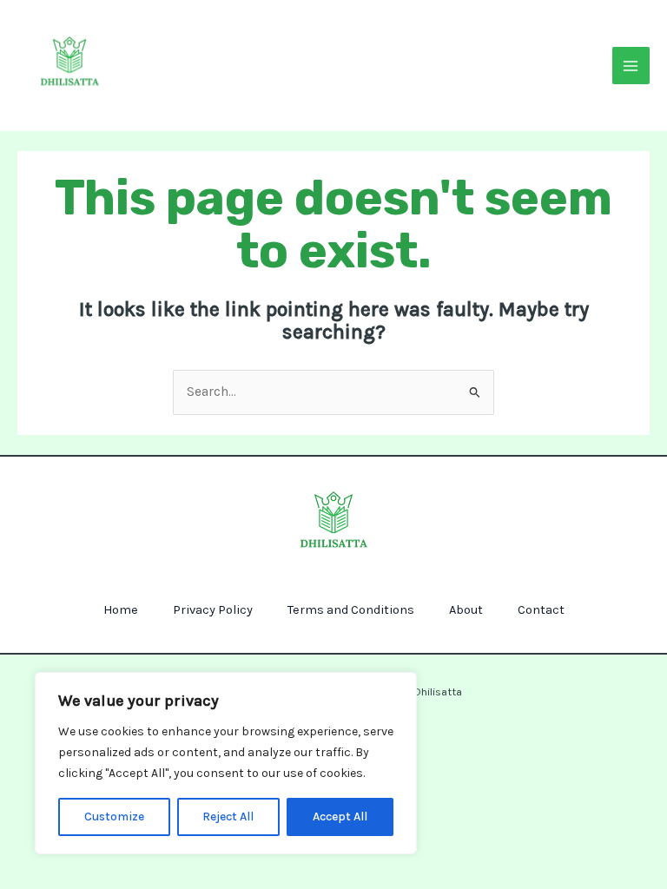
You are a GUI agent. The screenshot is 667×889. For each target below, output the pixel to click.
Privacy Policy (213, 610)
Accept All (340, 816)
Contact (541, 610)
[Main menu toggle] (631, 65)
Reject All (228, 816)
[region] (226, 763)
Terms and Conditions (350, 610)
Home (120, 610)
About (466, 610)
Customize (114, 816)
